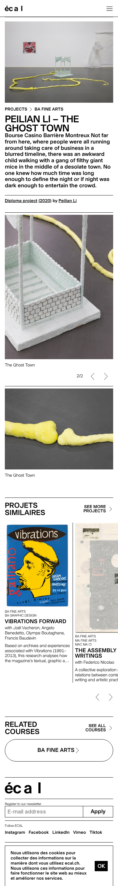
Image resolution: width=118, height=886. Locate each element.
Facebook (39, 832)
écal (23, 788)
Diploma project (21, 200)
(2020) (44, 200)
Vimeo (79, 832)
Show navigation (109, 8)
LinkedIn (61, 832)
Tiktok (96, 832)
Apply (98, 811)
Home (13, 8)
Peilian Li (68, 200)
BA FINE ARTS (48, 109)
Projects (16, 109)
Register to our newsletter (23, 804)
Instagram (15, 832)
